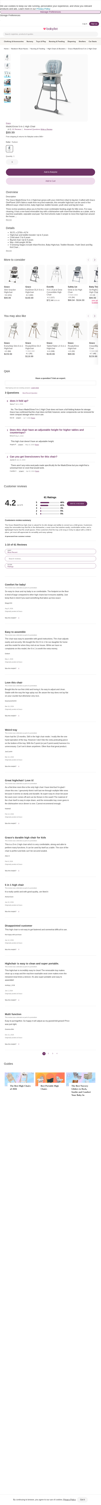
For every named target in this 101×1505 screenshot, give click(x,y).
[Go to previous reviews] (40, 1053)
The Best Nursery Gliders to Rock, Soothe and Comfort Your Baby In (81, 1090)
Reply (33, 418)
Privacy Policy (43, 9)
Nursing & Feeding (57, 41)
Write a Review (46, 129)
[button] (50, 502)
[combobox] (50, 551)
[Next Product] (94, 259)
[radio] (7, 57)
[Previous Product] (88, 259)
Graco (8, 123)
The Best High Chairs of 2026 (20, 1087)
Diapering (72, 41)
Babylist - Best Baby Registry (50, 29)
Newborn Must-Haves (19, 49)
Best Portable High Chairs (50, 1087)
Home (6, 49)
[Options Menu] (69, 668)
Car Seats (93, 41)
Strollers (82, 41)
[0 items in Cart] (96, 29)
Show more (9, 219)
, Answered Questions (31, 129)
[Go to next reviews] (60, 1053)
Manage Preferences (50, 12)
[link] (9, 148)
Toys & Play (41, 41)
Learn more (35, 388)
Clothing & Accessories (14, 41)
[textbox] (50, 383)
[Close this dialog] (0, 2)
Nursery (30, 41)
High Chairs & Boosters (56, 49)
